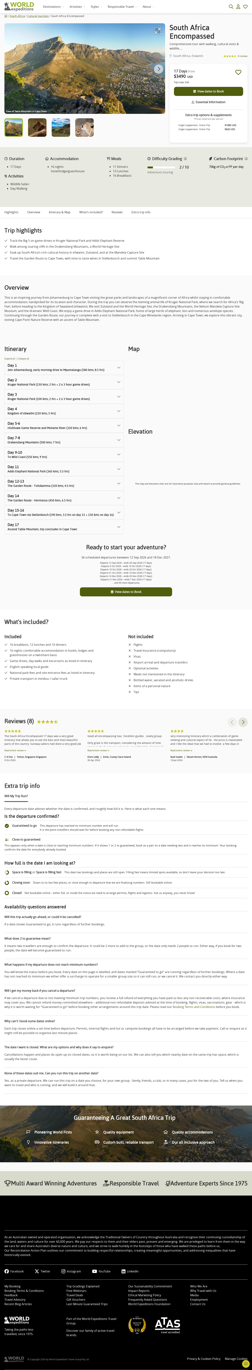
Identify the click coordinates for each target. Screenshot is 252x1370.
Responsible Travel (121, 7)
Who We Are (198, 1286)
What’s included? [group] (91, 212)
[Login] (238, 6)
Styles (95, 7)
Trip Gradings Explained (82, 1286)
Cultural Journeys (38, 16)
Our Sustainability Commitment (150, 1286)
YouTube (105, 1271)
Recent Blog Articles (18, 1304)
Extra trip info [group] (141, 212)
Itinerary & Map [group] (59, 212)
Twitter (45, 1271)
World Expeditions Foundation (149, 1304)
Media (194, 1295)
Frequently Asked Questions (147, 1300)
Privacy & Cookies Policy (203, 1359)
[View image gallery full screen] (158, 31)
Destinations (52, 7)
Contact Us (198, 1304)
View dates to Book (210, 91)
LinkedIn (133, 1271)
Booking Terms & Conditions (24, 1291)
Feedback (11, 1295)
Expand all (9, 358)
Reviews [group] (117, 212)
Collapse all (23, 358)
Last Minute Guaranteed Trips (87, 1304)
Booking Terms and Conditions (194, 1007)
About (147, 7)
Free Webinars (76, 1291)
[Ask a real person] (246, 1364)
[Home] (5, 16)
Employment (199, 1300)
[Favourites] (245, 6)
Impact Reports (139, 1291)
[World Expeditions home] (19, 6)
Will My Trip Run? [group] (16, 796)
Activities (76, 7)
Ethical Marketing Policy (144, 1295)
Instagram (74, 1271)
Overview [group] (33, 212)
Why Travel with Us (203, 1291)
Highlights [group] (11, 212)
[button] (158, 69)
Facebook (17, 1271)
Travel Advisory (14, 1300)
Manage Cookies (236, 1359)
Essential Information (210, 102)
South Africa (17, 16)
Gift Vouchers (75, 1300)
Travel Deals (74, 1295)
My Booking (12, 1286)
